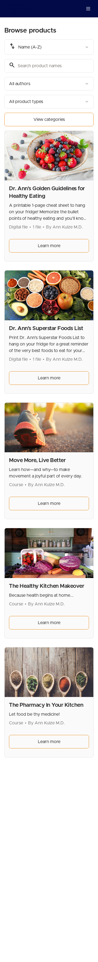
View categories (49, 119)
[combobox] (49, 47)
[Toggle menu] (88, 8)
